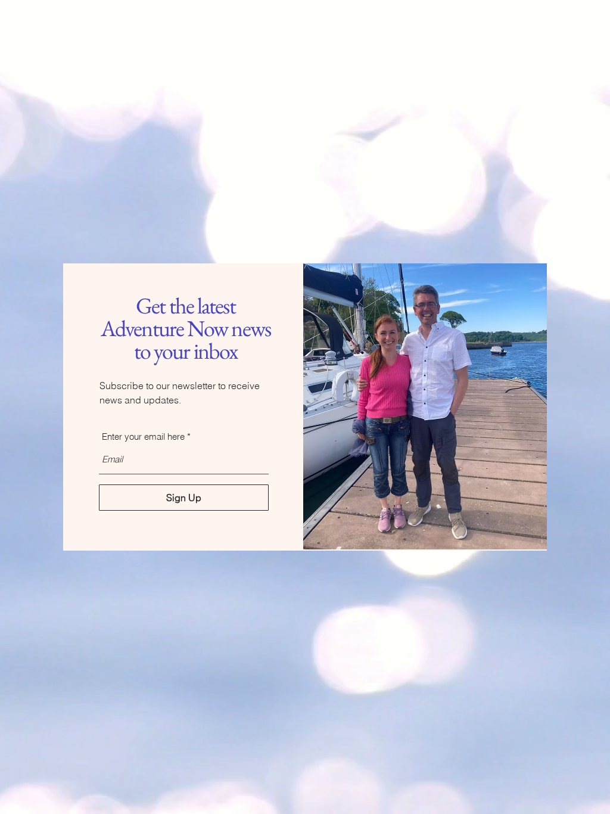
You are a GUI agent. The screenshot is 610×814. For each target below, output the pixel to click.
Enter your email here (143, 436)
